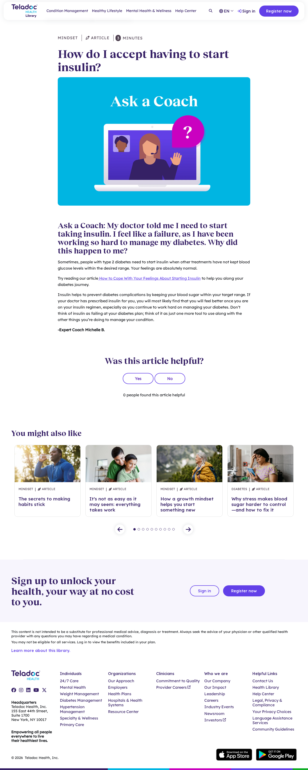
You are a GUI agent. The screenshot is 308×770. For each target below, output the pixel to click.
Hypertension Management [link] (72, 709)
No (170, 378)
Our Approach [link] (121, 681)
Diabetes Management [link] (81, 700)
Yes (138, 378)
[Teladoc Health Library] (24, 11)
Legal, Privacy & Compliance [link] (267, 702)
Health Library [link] (265, 687)
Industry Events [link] (219, 707)
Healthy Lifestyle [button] (107, 10)
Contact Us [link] (262, 681)
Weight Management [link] (79, 694)
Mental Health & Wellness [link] (148, 10)
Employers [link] (118, 687)
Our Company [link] (217, 681)
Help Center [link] (185, 10)
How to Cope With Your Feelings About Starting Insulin (149, 278)
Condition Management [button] (67, 10)
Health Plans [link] (119, 694)
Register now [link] (279, 11)
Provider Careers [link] (171, 687)
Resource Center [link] (123, 711)
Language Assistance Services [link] (272, 720)
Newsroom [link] (214, 713)
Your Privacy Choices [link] (271, 711)
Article (99, 37)
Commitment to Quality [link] (178, 681)
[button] (120, 529)
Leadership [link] (214, 694)
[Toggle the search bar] (210, 11)
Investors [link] (213, 720)
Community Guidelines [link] (273, 729)
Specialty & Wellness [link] (79, 718)
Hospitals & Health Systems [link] (125, 702)
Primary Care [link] (72, 724)
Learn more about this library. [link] (40, 650)
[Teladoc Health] (25, 675)
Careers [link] (211, 700)
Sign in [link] (248, 11)
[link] (13, 690)
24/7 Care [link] (69, 681)
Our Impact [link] (215, 687)
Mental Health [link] (73, 687)
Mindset (68, 37)
